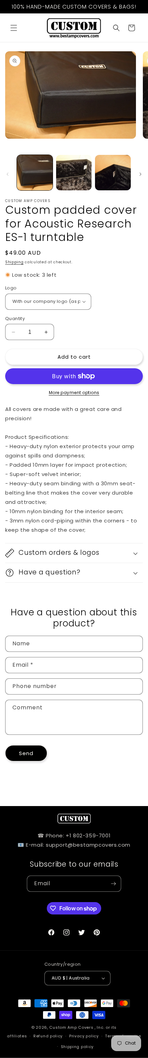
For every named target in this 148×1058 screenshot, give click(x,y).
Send (26, 753)
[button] (13, 27)
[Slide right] (140, 174)
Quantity (15, 318)
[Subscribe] (113, 884)
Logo (11, 288)
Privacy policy (84, 1036)
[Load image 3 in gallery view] (113, 173)
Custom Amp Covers (71, 1027)
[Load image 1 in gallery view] (35, 173)
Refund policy (48, 1036)
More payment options (74, 392)
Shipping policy (77, 1046)
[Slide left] (7, 174)
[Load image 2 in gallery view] (74, 173)
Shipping (14, 262)
